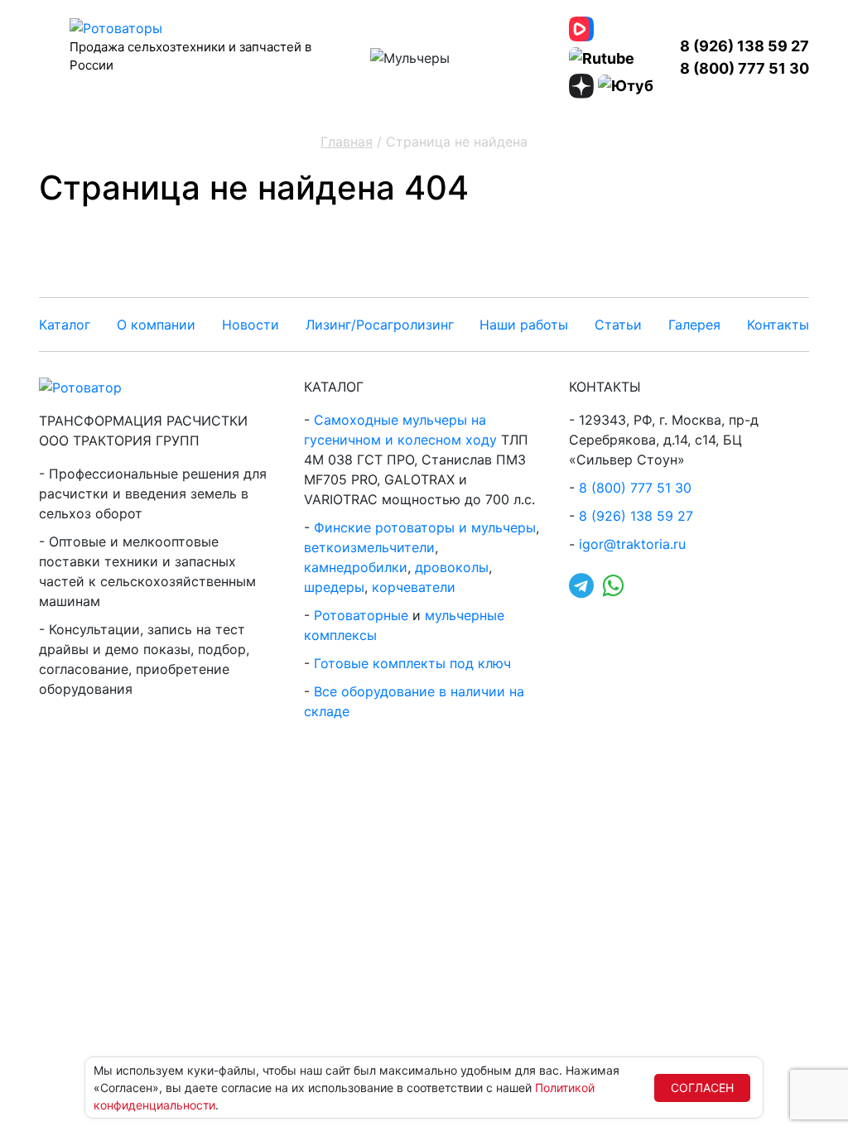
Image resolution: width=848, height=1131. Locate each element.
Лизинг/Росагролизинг (380, 324)
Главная (346, 141)
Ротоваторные (361, 615)
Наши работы (523, 324)
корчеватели (413, 587)
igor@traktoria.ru (632, 544)
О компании (156, 324)
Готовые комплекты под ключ (412, 663)
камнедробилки (355, 567)
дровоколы (452, 567)
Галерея (694, 324)
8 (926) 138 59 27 (744, 46)
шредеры (334, 587)
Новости (250, 324)
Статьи (618, 324)
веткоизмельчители (369, 547)
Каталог (64, 324)
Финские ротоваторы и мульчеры (425, 527)
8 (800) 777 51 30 (744, 68)
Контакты (778, 324)
